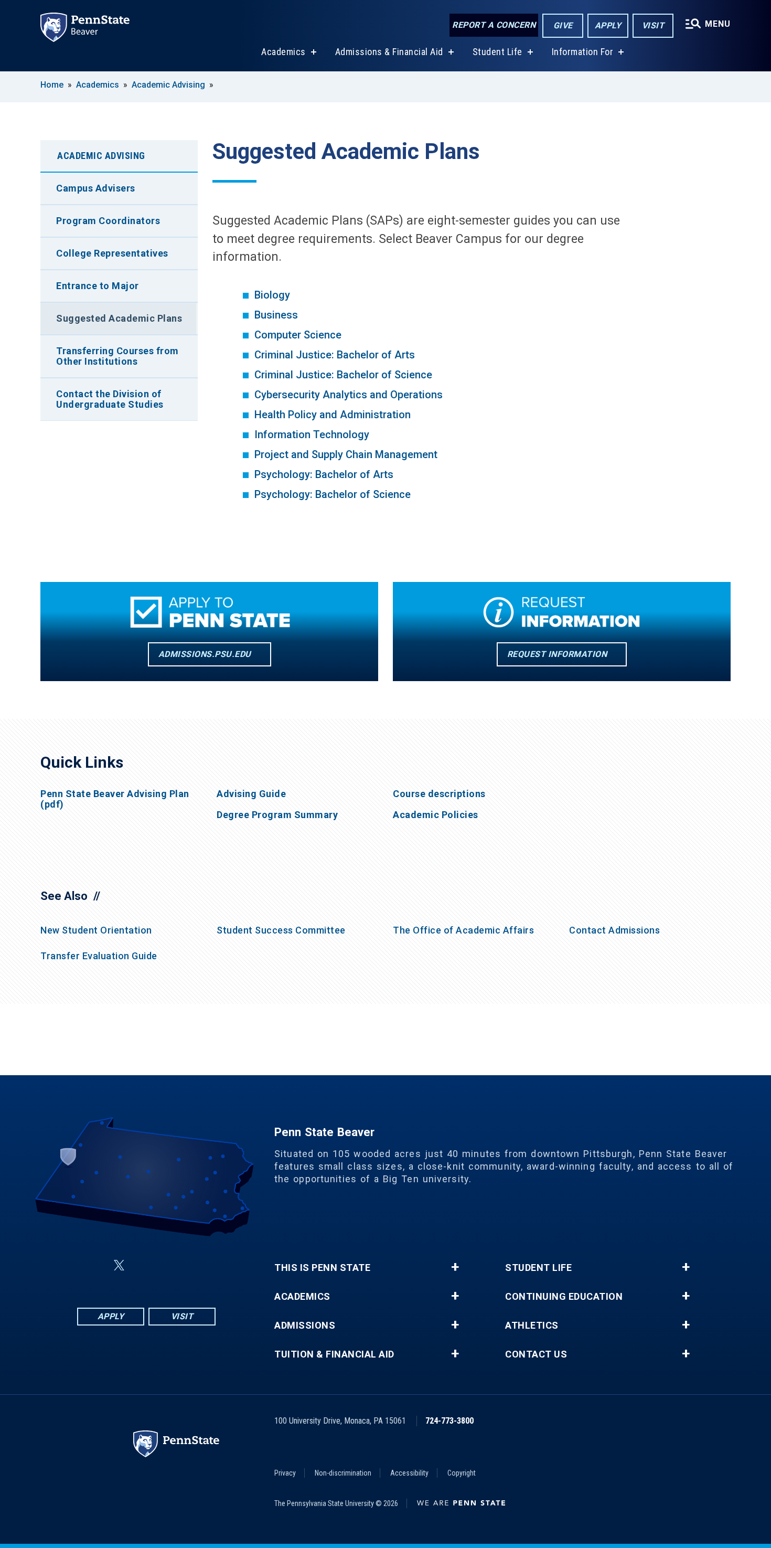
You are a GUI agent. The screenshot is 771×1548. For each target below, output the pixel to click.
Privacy (285, 1473)
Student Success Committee (281, 930)
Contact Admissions (614, 930)
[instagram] (198, 1265)
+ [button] (455, 1267)
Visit (653, 25)
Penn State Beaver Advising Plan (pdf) (114, 799)
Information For (583, 51)
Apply (608, 25)
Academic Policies (435, 815)
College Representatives (112, 253)
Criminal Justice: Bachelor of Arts (334, 354)
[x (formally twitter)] (119, 1265)
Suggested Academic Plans (119, 318)
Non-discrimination (343, 1473)
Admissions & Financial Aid (389, 51)
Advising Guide (251, 794)
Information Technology (311, 434)
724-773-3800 (449, 1421)
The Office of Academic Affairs (463, 930)
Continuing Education (564, 1296)
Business (276, 315)
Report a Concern (494, 25)
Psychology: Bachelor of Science (332, 494)
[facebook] (94, 1265)
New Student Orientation (96, 930)
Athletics (532, 1325)
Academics (283, 51)
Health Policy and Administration (332, 414)
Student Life (497, 51)
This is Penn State (322, 1268)
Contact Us (536, 1354)
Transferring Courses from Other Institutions (117, 356)
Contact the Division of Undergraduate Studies (110, 399)
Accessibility (409, 1473)
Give (563, 25)
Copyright (461, 1473)
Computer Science (297, 334)
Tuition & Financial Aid (334, 1354)
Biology (272, 295)
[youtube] (171, 1265)
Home (51, 85)
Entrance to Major (97, 285)
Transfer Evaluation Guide (98, 955)
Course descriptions (439, 794)
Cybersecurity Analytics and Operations (349, 394)
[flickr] (144, 1265)
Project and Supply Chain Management (345, 454)
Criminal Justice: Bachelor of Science (343, 374)
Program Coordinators (108, 220)
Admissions (304, 1325)
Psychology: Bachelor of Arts (323, 474)
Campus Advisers (95, 188)
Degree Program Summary (277, 815)
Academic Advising (168, 85)
